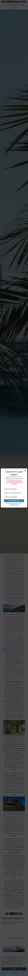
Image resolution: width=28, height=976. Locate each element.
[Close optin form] (25, 471)
